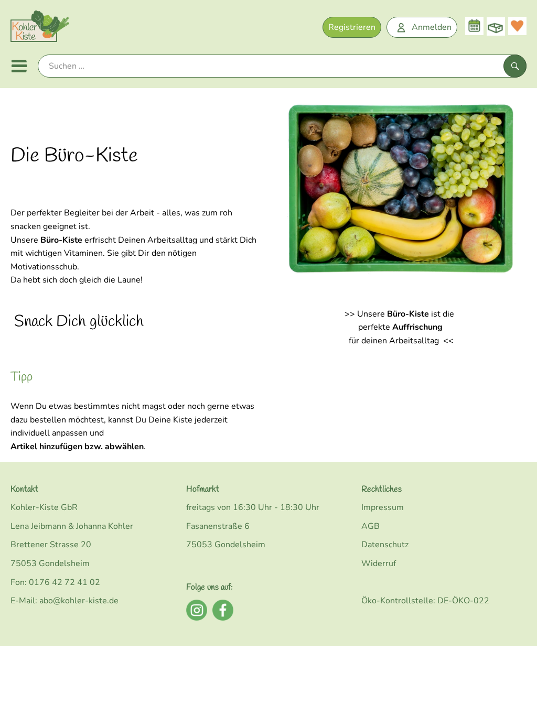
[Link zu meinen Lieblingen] (517, 26)
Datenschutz (385, 544)
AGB (370, 526)
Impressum (382, 507)
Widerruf (378, 563)
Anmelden (432, 27)
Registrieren (351, 27)
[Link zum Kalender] (474, 26)
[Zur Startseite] (39, 28)
